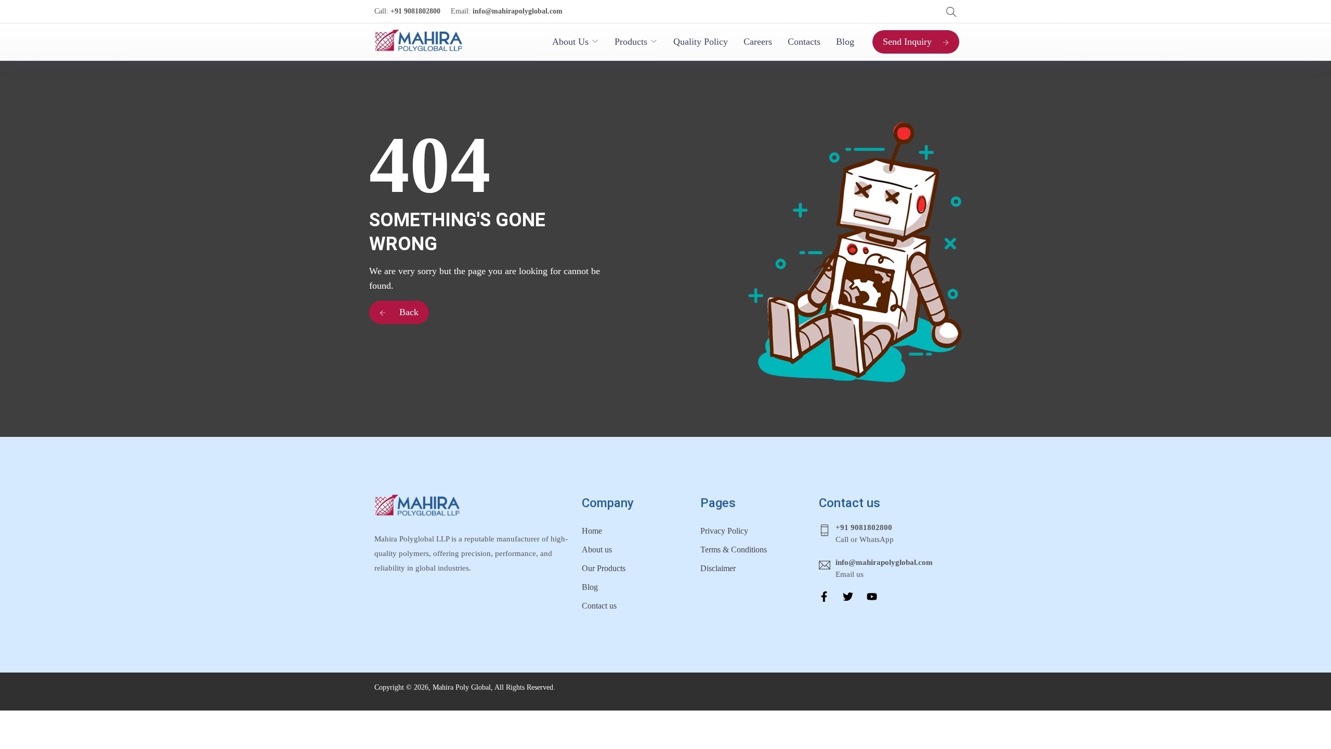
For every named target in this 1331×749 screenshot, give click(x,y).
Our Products (603, 568)
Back (408, 312)
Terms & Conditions (733, 549)
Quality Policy (700, 41)
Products (631, 41)
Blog (845, 41)
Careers (757, 41)
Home (592, 530)
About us (597, 549)
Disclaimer (718, 568)
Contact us (599, 605)
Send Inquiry (907, 41)
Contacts (804, 41)
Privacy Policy (724, 530)
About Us (570, 41)
